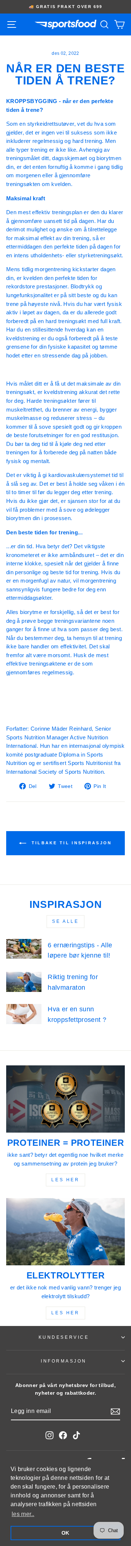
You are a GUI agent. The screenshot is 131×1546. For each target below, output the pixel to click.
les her (65, 1179)
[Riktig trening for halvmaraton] (23, 982)
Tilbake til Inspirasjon (70, 843)
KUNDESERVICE (64, 1337)
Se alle (65, 921)
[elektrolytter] (65, 1231)
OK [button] (65, 1533)
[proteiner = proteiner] (65, 1098)
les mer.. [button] (23, 1514)
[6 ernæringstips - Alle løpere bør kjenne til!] (23, 949)
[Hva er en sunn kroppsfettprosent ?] (23, 1014)
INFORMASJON (64, 1361)
